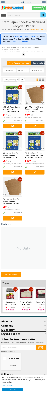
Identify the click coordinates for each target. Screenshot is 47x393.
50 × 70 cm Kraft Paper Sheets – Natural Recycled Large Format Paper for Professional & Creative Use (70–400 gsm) (34, 109)
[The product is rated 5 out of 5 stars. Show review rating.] (10, 310)
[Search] (43, 14)
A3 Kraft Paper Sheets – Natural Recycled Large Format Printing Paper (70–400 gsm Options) (34, 155)
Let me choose (7, 385)
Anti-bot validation (8, 351)
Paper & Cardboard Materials (18, 29)
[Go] (41, 347)
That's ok (12, 389)
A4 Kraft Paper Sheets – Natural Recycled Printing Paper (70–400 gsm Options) (12, 109)
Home (4, 29)
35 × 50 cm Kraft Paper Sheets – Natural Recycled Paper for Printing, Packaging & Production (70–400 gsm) (12, 155)
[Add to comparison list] (4, 102)
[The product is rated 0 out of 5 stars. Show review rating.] (18, 120)
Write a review (11, 274)
